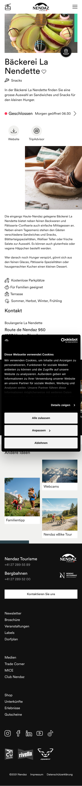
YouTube (40, 733)
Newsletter (13, 613)
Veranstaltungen (17, 626)
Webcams (51, 486)
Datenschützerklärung (60, 774)
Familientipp (15, 520)
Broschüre (12, 620)
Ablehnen (41, 442)
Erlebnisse (12, 708)
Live (8, 7)
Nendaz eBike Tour (58, 534)
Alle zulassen (41, 418)
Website (13, 139)
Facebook (18, 733)
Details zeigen (60, 405)
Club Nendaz (14, 677)
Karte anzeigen (66, 51)
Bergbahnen (16, 573)
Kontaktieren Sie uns (41, 594)
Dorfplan (11, 639)
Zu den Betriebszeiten (75, 113)
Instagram (8, 733)
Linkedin (29, 733)
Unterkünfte (14, 701)
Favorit (44, 71)
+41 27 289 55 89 (17, 564)
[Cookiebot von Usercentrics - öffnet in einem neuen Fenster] (61, 340)
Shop (8, 695)
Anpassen (39, 430)
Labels (9, 632)
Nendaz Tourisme (68, 558)
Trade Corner (15, 664)
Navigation (75, 7)
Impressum (36, 774)
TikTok (50, 733)
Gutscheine (13, 714)
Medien (10, 657)
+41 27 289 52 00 (18, 579)
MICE (9, 670)
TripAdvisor (36, 139)
